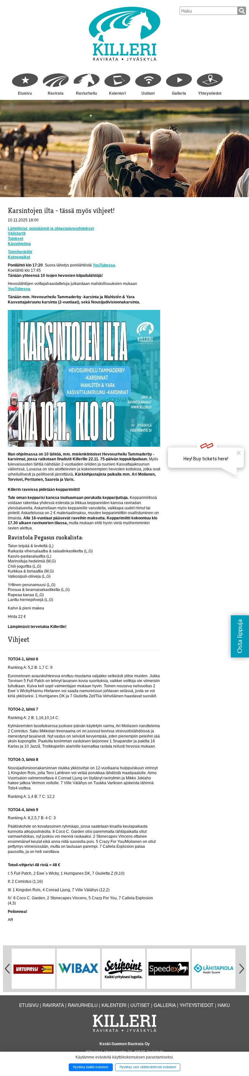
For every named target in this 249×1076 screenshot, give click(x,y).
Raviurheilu (86, 93)
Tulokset (15, 238)
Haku (224, 1005)
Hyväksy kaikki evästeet (90, 1067)
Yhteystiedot (209, 93)
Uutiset (148, 93)
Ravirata (56, 93)
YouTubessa (104, 265)
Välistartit (17, 233)
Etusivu (25, 93)
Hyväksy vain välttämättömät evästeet (148, 1067)
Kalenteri (117, 93)
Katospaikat (19, 257)
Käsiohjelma (19, 244)
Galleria (179, 93)
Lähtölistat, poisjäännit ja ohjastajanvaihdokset (51, 228)
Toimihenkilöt (20, 252)
